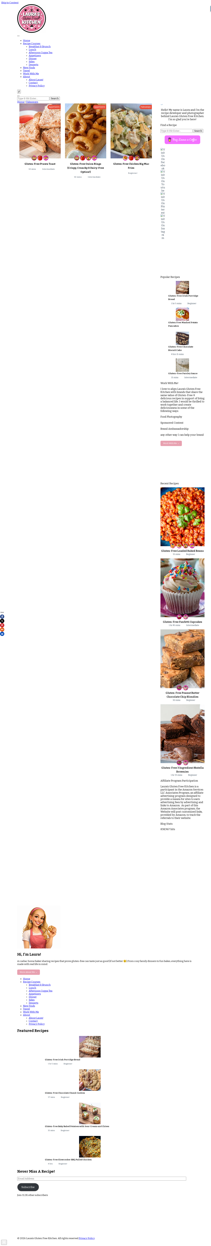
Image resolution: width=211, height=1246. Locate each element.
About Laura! (36, 79)
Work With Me (31, 73)
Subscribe (28, 1187)
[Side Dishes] (45, 158)
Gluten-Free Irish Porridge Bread (62, 1059)
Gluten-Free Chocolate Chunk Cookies (65, 1093)
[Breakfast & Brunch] (172, 545)
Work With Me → (171, 443)
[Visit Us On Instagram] (182, 227)
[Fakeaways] (39, 158)
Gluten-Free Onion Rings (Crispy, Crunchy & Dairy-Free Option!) (85, 167)
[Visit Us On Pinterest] (182, 203)
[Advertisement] (182, 257)
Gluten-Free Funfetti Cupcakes (182, 622)
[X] (2, 621)
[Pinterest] (2, 625)
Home (26, 40)
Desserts (33, 64)
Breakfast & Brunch (40, 46)
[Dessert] (185, 616)
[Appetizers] (34, 158)
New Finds (29, 67)
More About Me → (28, 972)
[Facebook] (2, 616)
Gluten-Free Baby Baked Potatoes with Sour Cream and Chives (77, 1126)
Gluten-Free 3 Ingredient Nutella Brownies (182, 769)
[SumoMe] (2, 634)
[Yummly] (2, 629)
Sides (32, 61)
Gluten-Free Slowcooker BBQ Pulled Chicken (68, 1159)
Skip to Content (10, 2)
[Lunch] (88, 158)
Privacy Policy (37, 85)
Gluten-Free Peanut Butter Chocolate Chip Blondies (182, 694)
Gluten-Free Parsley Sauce (183, 373)
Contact (33, 82)
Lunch (32, 49)
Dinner (33, 58)
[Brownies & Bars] (179, 687)
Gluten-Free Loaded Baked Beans (182, 550)
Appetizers (35, 55)
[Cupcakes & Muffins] (179, 616)
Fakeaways (146, 107)
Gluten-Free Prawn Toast (40, 163)
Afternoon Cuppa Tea (40, 52)
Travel (26, 70)
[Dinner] (125, 158)
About (26, 76)
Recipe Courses (31, 43)
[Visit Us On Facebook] (182, 159)
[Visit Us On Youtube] (182, 181)
